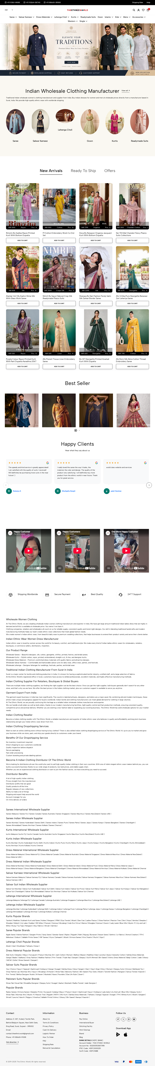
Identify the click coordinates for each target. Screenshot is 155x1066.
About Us (46, 1019)
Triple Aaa (66, 958)
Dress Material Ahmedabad (77, 868)
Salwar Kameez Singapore (92, 877)
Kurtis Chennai (37, 846)
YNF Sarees (43, 937)
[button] (6, 69)
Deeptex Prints (36, 992)
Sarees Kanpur (98, 823)
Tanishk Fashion (110, 972)
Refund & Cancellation (51, 1048)
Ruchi (96, 937)
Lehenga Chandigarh (140, 909)
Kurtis (73, 17)
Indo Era (71, 923)
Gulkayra (43, 969)
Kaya (129, 920)
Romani (70, 955)
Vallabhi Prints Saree (30, 937)
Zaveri (80, 974)
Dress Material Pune (89, 866)
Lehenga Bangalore (123, 909)
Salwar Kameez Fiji (33, 877)
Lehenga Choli (60, 17)
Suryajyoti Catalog (51, 992)
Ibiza (75, 969)
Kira (84, 937)
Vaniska (135, 920)
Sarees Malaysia (12, 814)
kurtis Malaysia (11, 834)
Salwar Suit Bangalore (139, 889)
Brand (81, 1034)
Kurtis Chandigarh (121, 843)
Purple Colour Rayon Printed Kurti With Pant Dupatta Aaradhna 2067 (21, 360)
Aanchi (22, 997)
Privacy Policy (48, 1026)
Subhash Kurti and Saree (30, 920)
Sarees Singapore (63, 814)
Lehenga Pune (68, 909)
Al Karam (50, 972)
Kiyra (52, 937)
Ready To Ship (83, 170)
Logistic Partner (49, 1034)
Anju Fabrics (38, 926)
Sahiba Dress (67, 969)
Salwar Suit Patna (92, 889)
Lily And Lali (115, 992)
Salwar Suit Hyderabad (31, 889)
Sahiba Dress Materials (135, 955)
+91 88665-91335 (19, 1037)
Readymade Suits (88, 17)
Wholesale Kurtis (12, 657)
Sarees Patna (74, 823)
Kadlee (31, 923)
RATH (56, 995)
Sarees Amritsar (28, 825)
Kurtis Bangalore (106, 843)
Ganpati (75, 958)
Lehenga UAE (115, 900)
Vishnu (55, 997)
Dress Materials (43, 17)
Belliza (76, 955)
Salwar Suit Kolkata (69, 891)
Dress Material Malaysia (15, 854)
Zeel (14, 946)
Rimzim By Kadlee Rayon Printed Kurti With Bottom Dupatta (20, 234)
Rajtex (67, 935)
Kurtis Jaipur (82, 843)
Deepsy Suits (119, 969)
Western (71, 21)
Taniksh (9, 920)
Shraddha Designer (31, 983)
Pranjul (41, 955)
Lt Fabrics (120, 935)
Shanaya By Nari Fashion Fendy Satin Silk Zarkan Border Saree (95, 297)
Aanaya (78, 997)
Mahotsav (9, 937)
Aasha (61, 983)
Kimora (128, 969)
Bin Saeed (103, 958)
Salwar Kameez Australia (71, 877)
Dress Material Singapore (89, 854)
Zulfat (15, 960)
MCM (9, 960)
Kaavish (141, 972)
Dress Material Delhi (54, 866)
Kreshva (37, 997)
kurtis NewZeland (87, 834)
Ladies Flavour (91, 920)
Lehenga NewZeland (100, 900)
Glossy (145, 958)
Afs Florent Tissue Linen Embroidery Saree (59, 360)
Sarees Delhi (40, 823)
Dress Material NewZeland (131, 854)
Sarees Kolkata (41, 825)
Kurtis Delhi (38, 843)
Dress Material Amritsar (99, 868)
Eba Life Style (71, 974)
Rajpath (74, 935)
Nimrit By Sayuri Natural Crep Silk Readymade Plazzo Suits (57, 297)
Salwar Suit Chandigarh (15, 891)
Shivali (47, 926)
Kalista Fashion (22, 935)
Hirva (78, 923)
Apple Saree (10, 935)
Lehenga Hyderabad (28, 909)
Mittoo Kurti (126, 995)
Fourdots (61, 974)
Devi (124, 920)
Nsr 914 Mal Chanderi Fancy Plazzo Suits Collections (131, 234)
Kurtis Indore (49, 843)
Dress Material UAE (13, 857)
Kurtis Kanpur (93, 843)
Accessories (137, 17)
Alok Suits (10, 955)
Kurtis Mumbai (11, 843)
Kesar (36, 946)
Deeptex (143, 920)
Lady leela (106, 992)
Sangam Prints (35, 935)
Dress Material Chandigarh (55, 868)
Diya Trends (65, 920)
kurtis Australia (45, 834)
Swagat (57, 969)
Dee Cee (81, 920)
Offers (109, 170)
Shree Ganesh (24, 960)
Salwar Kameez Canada (51, 877)
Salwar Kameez (25, 17)
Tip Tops (20, 926)
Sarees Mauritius (77, 814)
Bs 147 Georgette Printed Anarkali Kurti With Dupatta (94, 360)
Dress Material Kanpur (14, 868)
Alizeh (73, 920)
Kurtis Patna (71, 843)
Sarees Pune (63, 823)
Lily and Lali (140, 923)
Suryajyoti (33, 955)
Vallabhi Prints (46, 997)
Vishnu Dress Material (116, 958)
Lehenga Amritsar (30, 912)
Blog (81, 1037)
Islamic (108, 17)
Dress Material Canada (50, 854)
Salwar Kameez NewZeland (135, 877)
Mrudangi (63, 923)
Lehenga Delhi (43, 909)
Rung (14, 926)
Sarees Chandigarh (127, 823)
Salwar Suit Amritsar (53, 891)
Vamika (54, 926)
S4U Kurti (63, 995)
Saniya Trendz (131, 972)
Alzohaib (47, 974)
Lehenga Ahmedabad (14, 912)
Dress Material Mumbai (15, 866)
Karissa (55, 923)
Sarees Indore (51, 823)
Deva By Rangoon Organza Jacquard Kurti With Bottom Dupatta (95, 234)
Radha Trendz (78, 983)
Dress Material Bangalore (34, 868)
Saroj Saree (46, 935)
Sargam (81, 969)
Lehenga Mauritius (84, 900)
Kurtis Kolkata (24, 846)
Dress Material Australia (69, 854)
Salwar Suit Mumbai (13, 889)
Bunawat (93, 935)
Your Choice (11, 969)
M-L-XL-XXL (59, 224)
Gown (100, 17)
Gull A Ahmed (92, 958)
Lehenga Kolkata (45, 912)
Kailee (43, 920)
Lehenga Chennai (59, 912)
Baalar (14, 958)
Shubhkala (21, 946)
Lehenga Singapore (68, 900)
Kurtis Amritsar (12, 846)
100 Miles (39, 923)
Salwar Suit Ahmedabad (34, 891)
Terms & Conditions (50, 1023)
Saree (12, 17)
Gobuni (18, 937)
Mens (125, 17)
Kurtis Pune (60, 843)
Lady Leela (114, 923)
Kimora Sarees (75, 937)
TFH (141, 935)
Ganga (8, 958)
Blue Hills (123, 923)
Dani (87, 969)
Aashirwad (35, 969)
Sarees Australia (48, 814)
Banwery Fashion (71, 972)
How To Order (48, 1037)
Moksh (16, 923)
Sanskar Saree (58, 935)
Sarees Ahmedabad (13, 825)
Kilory (103, 969)
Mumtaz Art (49, 955)
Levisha (102, 955)
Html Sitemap (84, 1030)
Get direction (11, 1042)
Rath (80, 935)
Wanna (84, 923)
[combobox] (9, 10)
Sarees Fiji (24, 814)
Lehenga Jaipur (94, 909)
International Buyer (86, 1023)
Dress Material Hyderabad (35, 866)
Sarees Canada (35, 814)
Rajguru (29, 997)
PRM (57, 920)
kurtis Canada (33, 834)
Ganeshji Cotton (118, 955)
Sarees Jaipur (86, 823)
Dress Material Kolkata (118, 868)
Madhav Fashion (45, 958)
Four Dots (93, 972)
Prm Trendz (56, 958)
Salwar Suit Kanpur (122, 889)
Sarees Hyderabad (26, 823)
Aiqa (97, 969)
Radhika (16, 920)
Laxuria (15, 997)
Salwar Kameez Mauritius (113, 877)
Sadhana (22, 958)
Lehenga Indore (56, 909)
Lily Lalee (24, 923)
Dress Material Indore (72, 866)
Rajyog (86, 935)
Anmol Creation (132, 935)
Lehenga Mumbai (12, 909)
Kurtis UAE (99, 834)
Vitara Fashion (103, 920)
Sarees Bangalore (111, 823)
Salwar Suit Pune (77, 889)
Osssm (106, 923)
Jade (140, 958)
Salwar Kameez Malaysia (15, 877)
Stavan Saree (103, 935)
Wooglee (91, 923)
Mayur (25, 955)
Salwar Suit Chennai (86, 891)
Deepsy (82, 958)
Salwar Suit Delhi (47, 889)
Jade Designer (90, 983)
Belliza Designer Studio (26, 974)
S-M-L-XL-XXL (22, 350)
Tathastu (29, 946)
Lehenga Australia (52, 900)
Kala (96, 955)
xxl (26, 224)
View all (125, 91)
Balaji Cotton (131, 958)
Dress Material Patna (107, 866)
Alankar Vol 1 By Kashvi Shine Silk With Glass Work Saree (20, 297)
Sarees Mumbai (12, 823)
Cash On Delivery (49, 1030)
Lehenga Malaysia (13, 900)
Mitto (8, 926)
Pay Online (83, 1019)
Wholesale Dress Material (16, 660)
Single (82, 21)
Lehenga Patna (81, 909)
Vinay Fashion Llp (12, 972)
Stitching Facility (85, 1026)
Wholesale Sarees (13, 655)
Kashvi (89, 937)
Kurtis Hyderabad (25, 843)
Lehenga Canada (37, 900)
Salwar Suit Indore (63, 889)
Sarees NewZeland (92, 814)
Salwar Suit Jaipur (107, 889)
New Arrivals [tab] (51, 170)
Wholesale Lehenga (13, 665)
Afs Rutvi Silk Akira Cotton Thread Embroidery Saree (131, 360)
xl (21, 224)
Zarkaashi (58, 937)
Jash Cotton (60, 955)
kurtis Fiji (22, 834)
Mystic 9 (131, 923)
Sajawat (26, 969)
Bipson (83, 955)
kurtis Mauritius (73, 834)
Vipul (101, 937)
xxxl (33, 224)
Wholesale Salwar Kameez (16, 663)
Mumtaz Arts (26, 972)
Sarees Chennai (55, 825)
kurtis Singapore (59, 834)
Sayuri (19, 969)
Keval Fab (18, 983)
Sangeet (142, 995)
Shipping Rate (48, 1044)
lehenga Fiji (25, 900)
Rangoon (50, 920)
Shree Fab (10, 983)
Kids (117, 17)
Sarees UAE (105, 814)
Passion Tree (116, 920)
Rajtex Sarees (11, 992)
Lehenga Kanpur (108, 909)
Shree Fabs (59, 972)
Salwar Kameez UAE (14, 880)
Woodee (9, 923)
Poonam (47, 923)
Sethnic (112, 935)
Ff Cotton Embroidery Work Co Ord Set (58, 234)
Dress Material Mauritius (110, 854)
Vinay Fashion (31, 958)
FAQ (44, 1041)
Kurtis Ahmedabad (137, 843)
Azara (109, 955)
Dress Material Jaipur (124, 866)
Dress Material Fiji (33, 854)
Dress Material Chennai (137, 868)
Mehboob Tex (138, 969)
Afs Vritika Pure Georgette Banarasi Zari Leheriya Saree (131, 297)
